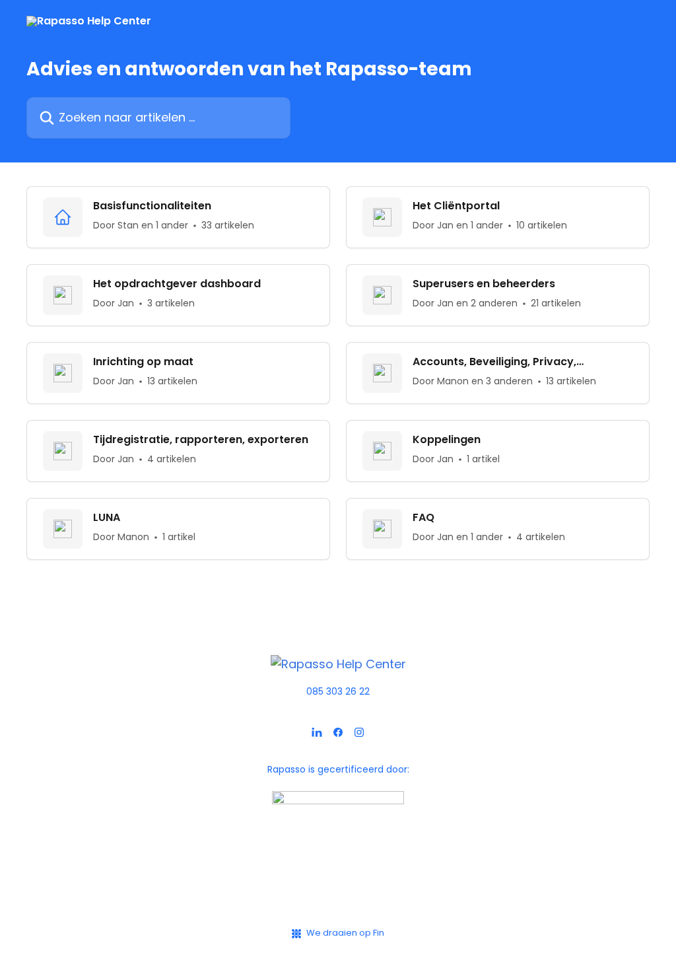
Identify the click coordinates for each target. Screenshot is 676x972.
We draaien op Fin (345, 932)
